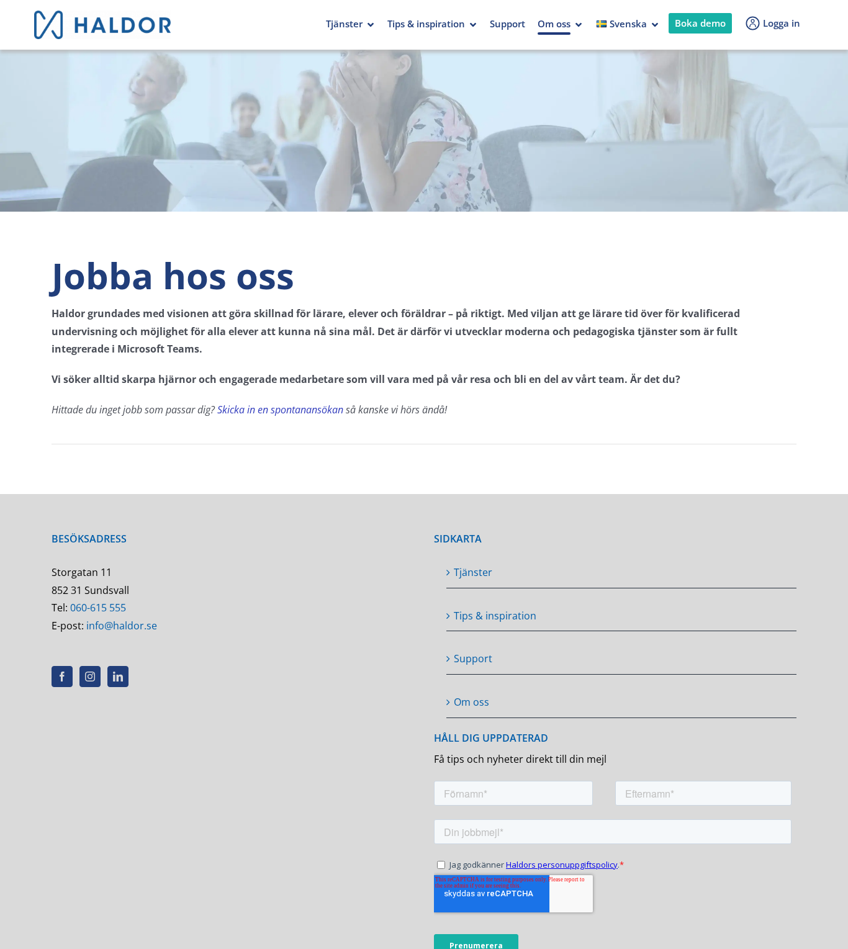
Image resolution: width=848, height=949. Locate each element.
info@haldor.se (121, 625)
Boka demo (700, 23)
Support (507, 23)
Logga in (781, 23)
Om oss (554, 23)
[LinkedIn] (118, 676)
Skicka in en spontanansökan (280, 409)
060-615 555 (98, 607)
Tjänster (344, 23)
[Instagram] (90, 676)
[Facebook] (62, 676)
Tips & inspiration (426, 23)
